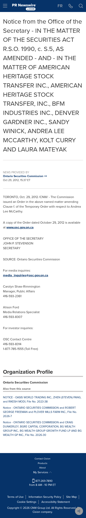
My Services (41, 472)
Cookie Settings (26, 502)
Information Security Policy (45, 497)
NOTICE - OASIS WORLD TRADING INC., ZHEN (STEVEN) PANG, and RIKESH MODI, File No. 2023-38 (42, 399)
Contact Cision (42, 458)
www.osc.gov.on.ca (20, 227)
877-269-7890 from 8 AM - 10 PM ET (42, 483)
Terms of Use (15, 497)
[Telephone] (71, 6)
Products (42, 463)
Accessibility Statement (55, 502)
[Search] (81, 6)
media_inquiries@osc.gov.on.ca (25, 275)
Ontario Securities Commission (25, 382)
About (42, 467)
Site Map (71, 497)
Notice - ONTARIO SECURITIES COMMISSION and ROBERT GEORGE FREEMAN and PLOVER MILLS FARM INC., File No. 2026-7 (40, 412)
